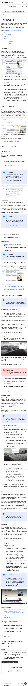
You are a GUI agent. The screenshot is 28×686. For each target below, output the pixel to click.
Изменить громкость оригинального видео (15, 378)
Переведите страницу (9, 244)
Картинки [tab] (20, 647)
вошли (7, 488)
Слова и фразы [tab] (12, 647)
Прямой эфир (9, 41)
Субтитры (8, 43)
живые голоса (22, 327)
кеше (11, 468)
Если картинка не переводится (12, 234)
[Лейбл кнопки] (25, 2)
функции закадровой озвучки (13, 30)
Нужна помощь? (25, 683)
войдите (16, 419)
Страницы (6, 32)
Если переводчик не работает (11, 141)
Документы (6, 38)
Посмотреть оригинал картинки (12, 231)
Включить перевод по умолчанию (13, 625)
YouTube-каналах (23, 495)
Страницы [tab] (4, 647)
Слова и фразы (7, 34)
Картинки (6, 36)
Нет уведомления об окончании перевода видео (15, 386)
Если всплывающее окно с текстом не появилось (16, 101)
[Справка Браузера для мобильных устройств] (14, 15)
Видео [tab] (3, 649)
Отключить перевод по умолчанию (13, 628)
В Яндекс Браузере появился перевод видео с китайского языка (15, 616)
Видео (5, 40)
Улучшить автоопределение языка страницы (13, 635)
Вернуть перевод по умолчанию (12, 631)
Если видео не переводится (11, 391)
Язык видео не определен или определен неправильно (15, 382)
